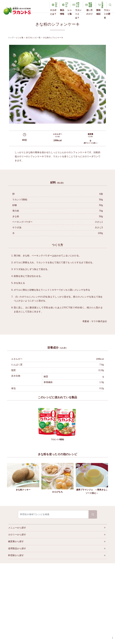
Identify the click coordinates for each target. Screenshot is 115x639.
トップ (11, 38)
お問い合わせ (77, 4)
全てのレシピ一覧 (33, 38)
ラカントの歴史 (107, 14)
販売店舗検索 (90, 4)
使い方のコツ (89, 12)
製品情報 (62, 12)
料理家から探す (16, 555)
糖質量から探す (16, 541)
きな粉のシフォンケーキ (53, 38)
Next (106, 475)
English (56, 4)
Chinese (66, 4)
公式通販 (102, 4)
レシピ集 (70, 12)
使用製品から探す (17, 548)
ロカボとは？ (53, 12)
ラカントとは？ (78, 14)
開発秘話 (98, 12)
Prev (8, 475)
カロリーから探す (17, 534)
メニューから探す (17, 527)
